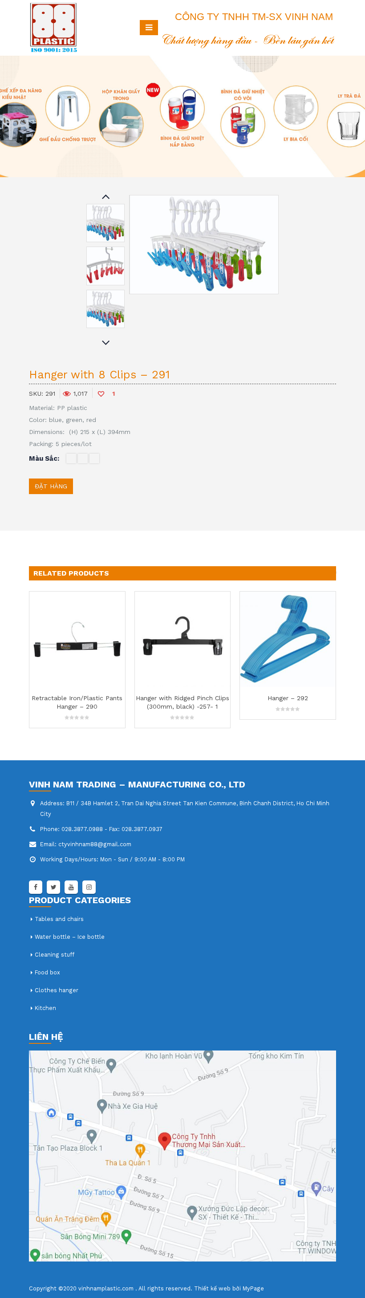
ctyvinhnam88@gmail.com (94, 844)
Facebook (35, 887)
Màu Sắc (43, 458)
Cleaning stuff (54, 954)
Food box (47, 972)
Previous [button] (105, 197)
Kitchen (45, 1008)
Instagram (89, 887)
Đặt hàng (51, 486)
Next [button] (105, 343)
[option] (105, 223)
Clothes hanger (56, 990)
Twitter (53, 887)
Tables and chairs (59, 919)
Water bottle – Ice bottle (70, 936)
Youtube (71, 887)
